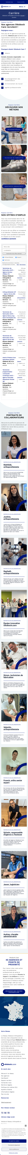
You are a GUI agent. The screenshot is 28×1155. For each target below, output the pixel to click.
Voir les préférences (14, 1149)
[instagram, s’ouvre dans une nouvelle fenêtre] (8, 1113)
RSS (18, 264)
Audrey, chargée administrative (11, 935)
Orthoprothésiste (8, 257)
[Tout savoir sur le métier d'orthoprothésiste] (14, 130)
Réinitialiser (23, 264)
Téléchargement (6, 1102)
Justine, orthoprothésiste (11, 518)
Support (19, 257)
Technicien (7, 260)
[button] (25, 1125)
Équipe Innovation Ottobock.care (12, 624)
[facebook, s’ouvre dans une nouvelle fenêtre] (2, 1113)
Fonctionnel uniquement (14, 1145)
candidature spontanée (8, 238)
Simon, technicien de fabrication (13, 676)
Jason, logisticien (11, 884)
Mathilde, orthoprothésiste (11, 466)
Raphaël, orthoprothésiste (11, 572)
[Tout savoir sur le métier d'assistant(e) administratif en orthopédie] (14, 187)
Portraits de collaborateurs (12, 462)
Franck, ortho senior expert (13, 781)
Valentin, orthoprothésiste (11, 728)
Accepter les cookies (14, 1141)
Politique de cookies (13, 1152)
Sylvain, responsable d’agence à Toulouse (13, 833)
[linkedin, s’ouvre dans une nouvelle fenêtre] (5, 1113)
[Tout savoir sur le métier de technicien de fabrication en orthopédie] (14, 158)
